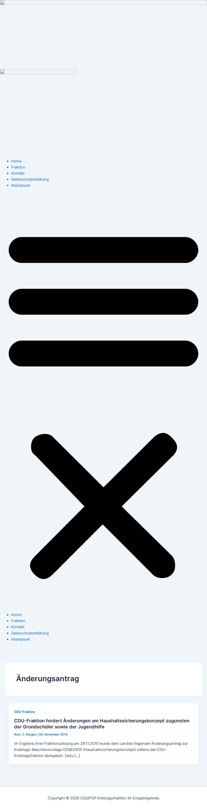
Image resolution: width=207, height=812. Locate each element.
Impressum (20, 185)
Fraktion (18, 167)
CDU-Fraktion (24, 712)
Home (16, 161)
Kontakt (17, 173)
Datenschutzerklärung (30, 179)
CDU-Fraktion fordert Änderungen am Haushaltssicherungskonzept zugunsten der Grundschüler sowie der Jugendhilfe (101, 723)
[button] (103, 403)
